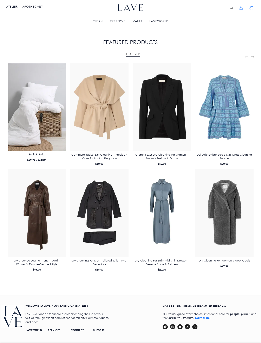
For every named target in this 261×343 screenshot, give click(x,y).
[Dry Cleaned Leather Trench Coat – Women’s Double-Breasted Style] (37, 213)
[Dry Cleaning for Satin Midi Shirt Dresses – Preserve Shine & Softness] (162, 213)
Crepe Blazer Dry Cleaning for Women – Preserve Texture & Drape (161, 156)
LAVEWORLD (159, 21)
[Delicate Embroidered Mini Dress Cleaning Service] (224, 107)
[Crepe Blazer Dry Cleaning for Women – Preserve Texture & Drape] (162, 107)
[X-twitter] (187, 326)
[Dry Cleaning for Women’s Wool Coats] (224, 213)
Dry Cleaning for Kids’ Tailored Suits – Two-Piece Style (99, 262)
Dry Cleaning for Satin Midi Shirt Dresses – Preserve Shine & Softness (162, 262)
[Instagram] (172, 326)
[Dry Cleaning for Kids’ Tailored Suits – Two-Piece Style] (99, 213)
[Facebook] (165, 326)
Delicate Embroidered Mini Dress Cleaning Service (224, 156)
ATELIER (12, 6)
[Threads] (194, 326)
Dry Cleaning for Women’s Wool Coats (224, 260)
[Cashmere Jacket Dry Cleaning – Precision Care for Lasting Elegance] (99, 107)
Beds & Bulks (37, 154)
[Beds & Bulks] (37, 107)
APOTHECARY (32, 6)
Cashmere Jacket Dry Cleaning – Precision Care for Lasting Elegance (99, 156)
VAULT (137, 21)
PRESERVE (117, 21)
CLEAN (97, 21)
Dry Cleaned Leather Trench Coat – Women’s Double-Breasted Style (36, 262)
